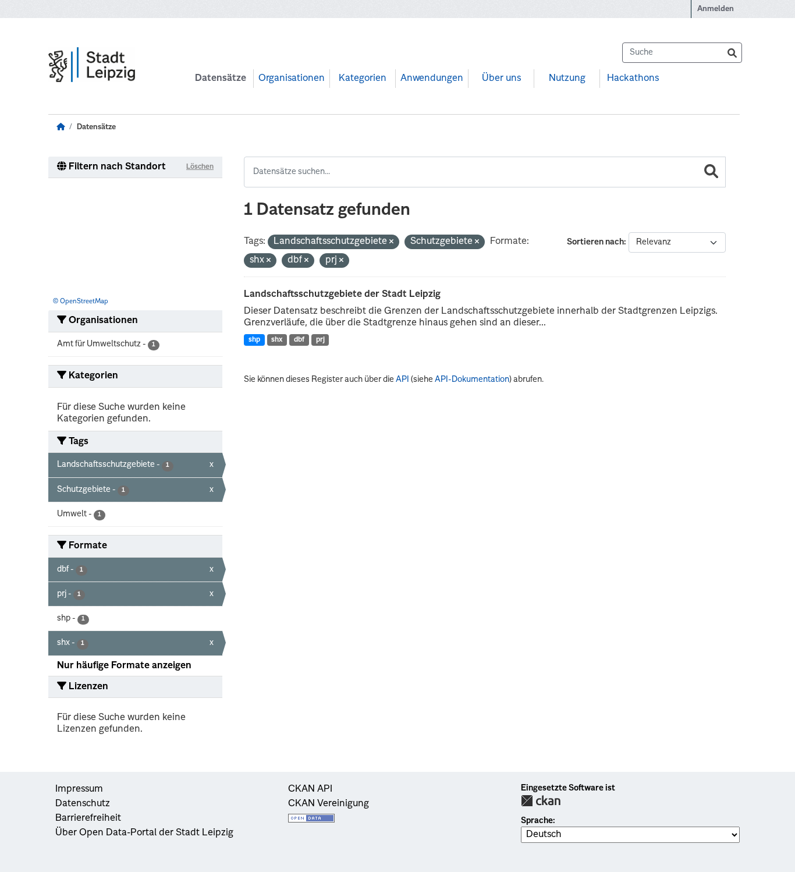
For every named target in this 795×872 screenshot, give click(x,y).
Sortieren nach (595, 242)
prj (320, 339)
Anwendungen (431, 78)
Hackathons (633, 78)
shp (254, 339)
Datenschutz (82, 804)
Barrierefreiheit (88, 818)
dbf (299, 339)
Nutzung (567, 78)
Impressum (79, 789)
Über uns (501, 78)
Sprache (537, 821)
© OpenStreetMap (80, 302)
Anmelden (715, 9)
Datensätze (220, 78)
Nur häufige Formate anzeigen (124, 666)
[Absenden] (732, 52)
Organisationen (291, 78)
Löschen (200, 167)
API (402, 379)
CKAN (540, 801)
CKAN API (310, 789)
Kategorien (362, 78)
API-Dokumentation (472, 379)
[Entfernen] (391, 242)
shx (276, 339)
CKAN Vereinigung (328, 804)
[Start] (60, 127)
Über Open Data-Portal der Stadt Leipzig (144, 833)
